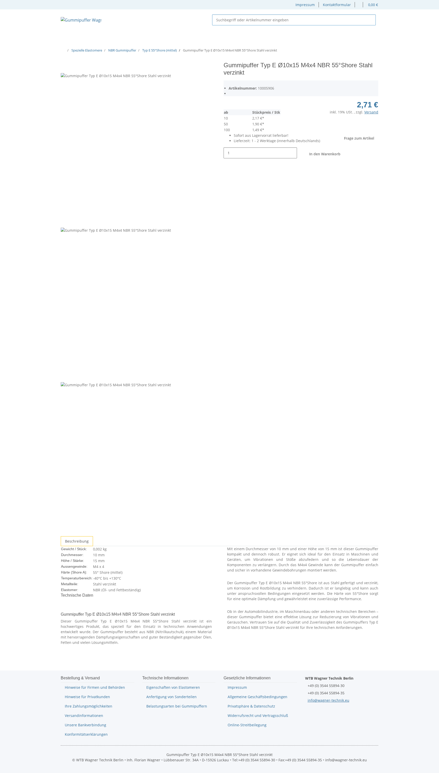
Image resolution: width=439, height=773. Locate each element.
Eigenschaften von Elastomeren (173, 687)
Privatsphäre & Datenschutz (251, 706)
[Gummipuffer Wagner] (81, 20)
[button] (359, 4)
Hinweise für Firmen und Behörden (95, 687)
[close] (65, 67)
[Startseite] (64, 50)
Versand (371, 112)
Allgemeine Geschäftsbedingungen (257, 696)
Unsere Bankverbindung (85, 724)
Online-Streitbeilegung (247, 724)
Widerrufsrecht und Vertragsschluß (258, 715)
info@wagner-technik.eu (328, 700)
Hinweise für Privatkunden (87, 696)
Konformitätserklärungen (86, 734)
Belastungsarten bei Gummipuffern (176, 706)
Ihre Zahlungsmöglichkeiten (88, 706)
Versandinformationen (84, 715)
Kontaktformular (337, 4)
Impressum (305, 4)
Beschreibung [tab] (77, 541)
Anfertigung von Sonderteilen (171, 696)
